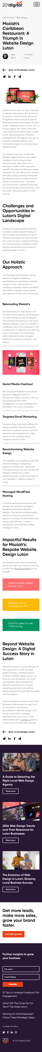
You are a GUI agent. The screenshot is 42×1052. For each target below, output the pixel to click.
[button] (13, 934)
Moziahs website (22, 569)
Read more (10, 791)
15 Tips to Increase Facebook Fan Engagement (21, 994)
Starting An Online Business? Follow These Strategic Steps (19, 1016)
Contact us (25, 720)
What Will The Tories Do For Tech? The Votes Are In (18, 1005)
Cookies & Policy (10, 1026)
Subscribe (13, 984)
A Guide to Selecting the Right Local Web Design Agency (19, 780)
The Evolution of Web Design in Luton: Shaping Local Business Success (19, 879)
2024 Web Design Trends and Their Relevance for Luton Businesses (19, 830)
